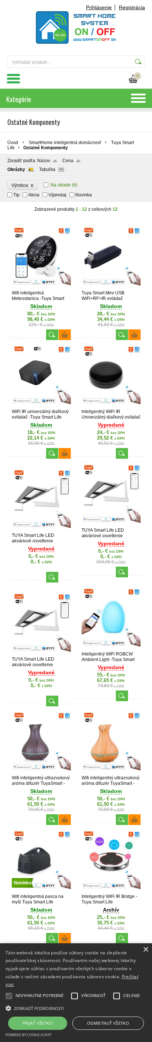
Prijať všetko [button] (38, 1023)
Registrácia (132, 7)
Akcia (33, 194)
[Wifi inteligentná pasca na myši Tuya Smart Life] (41, 890)
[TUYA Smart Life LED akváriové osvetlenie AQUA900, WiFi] (41, 653)
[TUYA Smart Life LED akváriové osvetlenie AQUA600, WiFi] (111, 524)
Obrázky (16, 169)
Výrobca (22, 185)
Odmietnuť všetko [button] (108, 1023)
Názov (43, 160)
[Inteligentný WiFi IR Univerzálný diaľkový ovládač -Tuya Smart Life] (111, 405)
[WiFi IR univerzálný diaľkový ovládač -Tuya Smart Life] (41, 405)
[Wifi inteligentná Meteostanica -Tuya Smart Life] (41, 287)
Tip (16, 194)
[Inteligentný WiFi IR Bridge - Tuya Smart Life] (111, 890)
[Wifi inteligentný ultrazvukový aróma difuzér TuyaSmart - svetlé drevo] (111, 771)
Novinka (83, 194)
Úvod (12, 142)
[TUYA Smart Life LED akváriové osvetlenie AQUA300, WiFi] (41, 529)
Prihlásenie (99, 7)
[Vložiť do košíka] (65, 334)
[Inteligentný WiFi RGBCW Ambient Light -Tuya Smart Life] (111, 648)
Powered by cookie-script (29, 1034)
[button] (76, 1007)
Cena (67, 160)
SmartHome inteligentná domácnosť (65, 142)
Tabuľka (47, 169)
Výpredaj (57, 194)
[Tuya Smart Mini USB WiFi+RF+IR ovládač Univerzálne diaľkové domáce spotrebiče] (111, 287)
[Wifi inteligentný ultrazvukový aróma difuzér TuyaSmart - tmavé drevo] (41, 771)
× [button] (145, 949)
